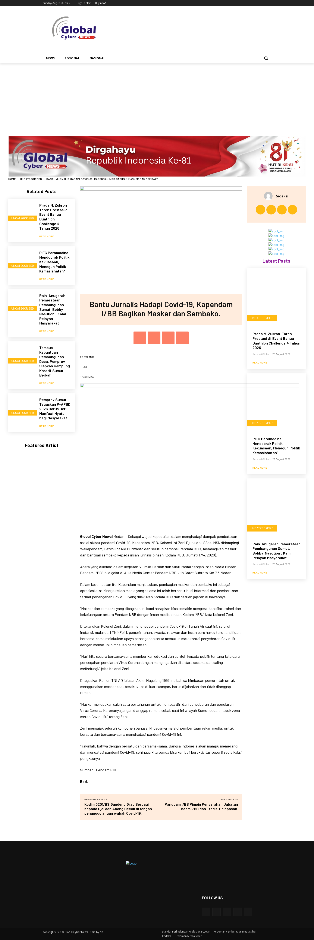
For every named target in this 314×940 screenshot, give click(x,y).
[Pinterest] (168, 338)
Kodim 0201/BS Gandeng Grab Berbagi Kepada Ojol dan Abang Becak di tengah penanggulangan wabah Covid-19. (118, 808)
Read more (46, 236)
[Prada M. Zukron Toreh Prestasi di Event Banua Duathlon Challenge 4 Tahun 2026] (21, 212)
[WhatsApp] (182, 338)
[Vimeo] (262, 3)
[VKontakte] (248, 912)
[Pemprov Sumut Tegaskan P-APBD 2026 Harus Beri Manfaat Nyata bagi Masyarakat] (21, 406)
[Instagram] (250, 3)
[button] (266, 58)
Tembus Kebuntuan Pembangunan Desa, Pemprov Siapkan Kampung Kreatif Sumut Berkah (54, 361)
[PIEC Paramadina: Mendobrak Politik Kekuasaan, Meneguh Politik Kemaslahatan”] (21, 259)
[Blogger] (206, 912)
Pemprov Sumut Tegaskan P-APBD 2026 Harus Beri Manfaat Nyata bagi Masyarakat (54, 408)
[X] (256, 3)
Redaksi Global (261, 353)
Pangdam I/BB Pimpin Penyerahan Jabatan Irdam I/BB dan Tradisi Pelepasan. (201, 806)
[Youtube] (268, 3)
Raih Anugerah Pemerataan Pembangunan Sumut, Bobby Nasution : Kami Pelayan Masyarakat (52, 309)
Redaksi (89, 356)
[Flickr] (227, 912)
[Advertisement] (157, 95)
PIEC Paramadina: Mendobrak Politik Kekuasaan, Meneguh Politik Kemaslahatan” (54, 261)
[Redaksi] (269, 196)
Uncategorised (31, 179)
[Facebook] (244, 3)
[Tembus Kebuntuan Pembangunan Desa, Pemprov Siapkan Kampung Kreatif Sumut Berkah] (21, 354)
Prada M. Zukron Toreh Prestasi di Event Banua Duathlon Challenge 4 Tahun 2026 (54, 216)
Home (12, 179)
